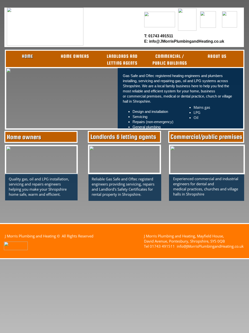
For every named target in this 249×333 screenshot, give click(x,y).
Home (27, 56)
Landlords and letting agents (122, 60)
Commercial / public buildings (169, 60)
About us (217, 56)
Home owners (75, 56)
